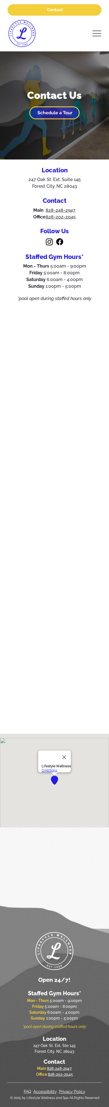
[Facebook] (59, 241)
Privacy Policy (72, 1091)
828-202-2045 (61, 217)
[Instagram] (49, 241)
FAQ (27, 1091)
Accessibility (45, 1091)
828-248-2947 (60, 210)
